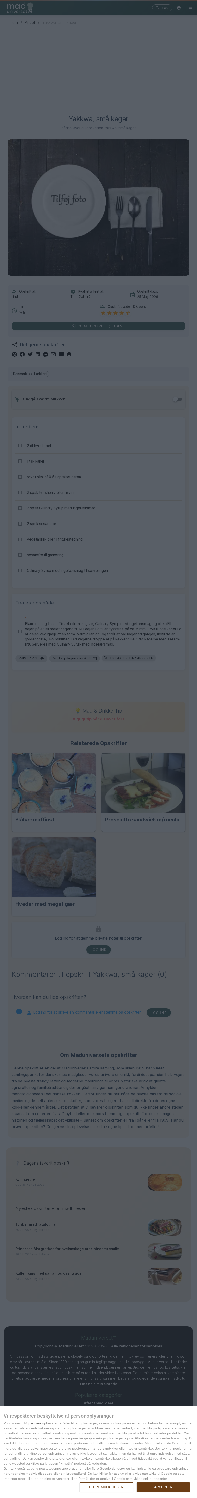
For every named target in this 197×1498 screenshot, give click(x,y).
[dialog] (98, 1452)
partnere (34, 1423)
